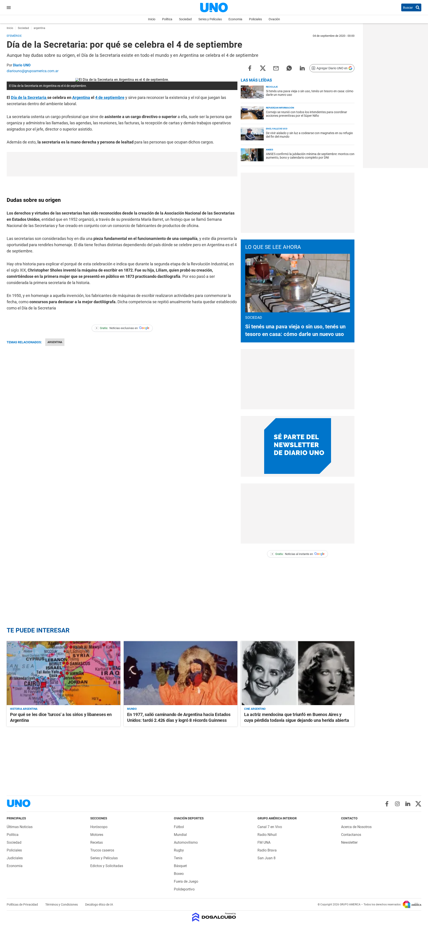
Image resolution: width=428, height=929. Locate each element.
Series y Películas (210, 19)
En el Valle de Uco (276, 128)
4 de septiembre (109, 97)
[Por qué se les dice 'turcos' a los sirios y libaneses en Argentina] (63, 673)
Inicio (151, 19)
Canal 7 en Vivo (269, 827)
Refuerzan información (280, 107)
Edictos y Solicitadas (106, 866)
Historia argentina (23, 708)
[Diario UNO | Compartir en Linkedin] (302, 68)
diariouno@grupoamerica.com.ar (32, 71)
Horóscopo (98, 827)
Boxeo (179, 874)
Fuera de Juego (186, 881)
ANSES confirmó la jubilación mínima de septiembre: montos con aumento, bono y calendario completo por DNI (310, 155)
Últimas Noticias (20, 827)
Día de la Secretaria (29, 97)
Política (167, 19)
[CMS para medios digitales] (214, 917)
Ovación (274, 19)
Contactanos (351, 835)
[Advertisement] (122, 164)
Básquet (180, 866)
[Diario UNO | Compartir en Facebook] (249, 68)
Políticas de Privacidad (23, 904)
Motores (96, 835)
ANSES (269, 149)
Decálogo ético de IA (99, 904)
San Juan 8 (266, 858)
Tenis (178, 858)
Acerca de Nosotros (356, 827)
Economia (235, 19)
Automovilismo (186, 842)
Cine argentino (254, 708)
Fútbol (179, 827)
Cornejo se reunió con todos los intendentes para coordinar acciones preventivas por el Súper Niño (306, 113)
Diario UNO (22, 65)
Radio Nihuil (267, 835)
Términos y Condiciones (61, 904)
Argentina (81, 97)
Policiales (255, 19)
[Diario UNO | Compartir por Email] (276, 68)
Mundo (132, 708)
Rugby (179, 850)
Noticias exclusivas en (117, 328)
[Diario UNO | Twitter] (418, 803)
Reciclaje (272, 87)
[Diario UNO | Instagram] (397, 803)
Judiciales (15, 858)
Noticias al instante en (292, 554)
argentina (54, 342)
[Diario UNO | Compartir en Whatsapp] (289, 68)
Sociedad (185, 19)
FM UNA (263, 842)
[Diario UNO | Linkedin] (408, 803)
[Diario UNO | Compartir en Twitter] (262, 68)
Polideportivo (184, 889)
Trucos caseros (102, 850)
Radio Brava (267, 850)
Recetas (96, 842)
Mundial (180, 835)
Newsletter (349, 842)
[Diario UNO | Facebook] (387, 803)
